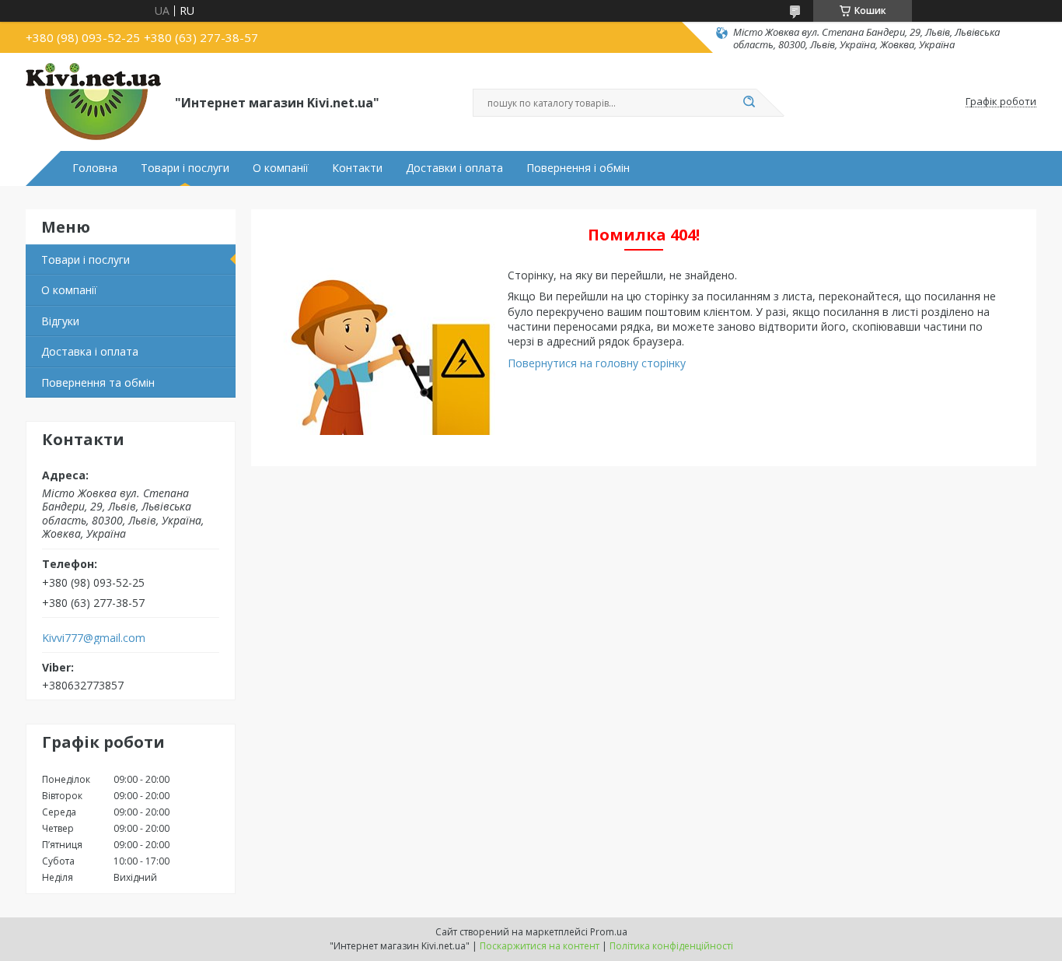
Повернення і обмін (578, 168)
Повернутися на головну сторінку (597, 363)
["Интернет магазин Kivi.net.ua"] (93, 102)
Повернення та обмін (98, 382)
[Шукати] (748, 103)
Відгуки (60, 321)
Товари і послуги (185, 168)
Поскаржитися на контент (539, 945)
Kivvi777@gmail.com (93, 638)
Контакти (357, 168)
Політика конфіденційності (671, 945)
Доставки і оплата (454, 168)
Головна (94, 168)
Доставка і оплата (89, 351)
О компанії (281, 168)
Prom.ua (608, 931)
